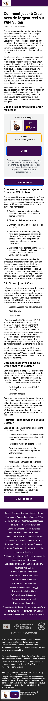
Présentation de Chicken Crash (24, 575)
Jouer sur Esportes (31, 532)
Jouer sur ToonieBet (35, 615)
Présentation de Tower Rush (24, 572)
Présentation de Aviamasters (24, 595)
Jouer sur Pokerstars (34, 544)
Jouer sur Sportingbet (34, 548)
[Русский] (11, 22)
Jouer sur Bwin (14, 532)
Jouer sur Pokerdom (14, 544)
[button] (45, 3)
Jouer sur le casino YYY (14, 615)
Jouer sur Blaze (33, 529)
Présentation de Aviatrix (24, 603)
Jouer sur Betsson (16, 529)
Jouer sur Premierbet (13, 548)
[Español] (18, 22)
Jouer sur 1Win (36, 517)
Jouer (24, 150)
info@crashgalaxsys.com (26, 692)
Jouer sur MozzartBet (15, 540)
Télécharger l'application (16, 517)
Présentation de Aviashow (24, 583)
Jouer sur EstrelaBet (14, 536)
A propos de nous (20, 513)
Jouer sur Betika (32, 525)
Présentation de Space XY (14, 607)
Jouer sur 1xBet (12, 521)
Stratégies (31, 560)
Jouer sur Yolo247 (35, 564)
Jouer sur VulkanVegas (24, 552)
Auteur (33, 513)
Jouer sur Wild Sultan (24, 568)
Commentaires (18, 560)
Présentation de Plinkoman (24, 579)
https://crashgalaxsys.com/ (24, 694)
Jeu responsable (37, 556)
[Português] (24, 22)
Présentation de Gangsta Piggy (24, 587)
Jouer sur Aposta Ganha (32, 521)
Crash (6, 27)
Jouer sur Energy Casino (32, 611)
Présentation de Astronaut (24, 599)
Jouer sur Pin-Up (34, 540)
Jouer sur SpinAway (37, 607)
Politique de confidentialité (15, 556)
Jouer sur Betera (15, 525)
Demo (40, 513)
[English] (4, 22)
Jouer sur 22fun (12, 611)
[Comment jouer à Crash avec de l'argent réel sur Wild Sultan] (6, 3)
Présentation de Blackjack (24, 591)
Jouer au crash (24, 182)
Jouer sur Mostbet (34, 536)
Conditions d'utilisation (15, 564)
